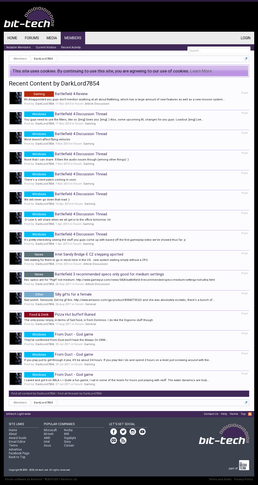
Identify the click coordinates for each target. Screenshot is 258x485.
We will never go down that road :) (47, 199)
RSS (250, 414)
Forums (32, 38)
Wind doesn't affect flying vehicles (47, 139)
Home (12, 38)
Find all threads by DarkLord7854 (80, 393)
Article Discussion (97, 103)
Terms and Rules (220, 479)
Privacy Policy (243, 479)
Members (72, 38)
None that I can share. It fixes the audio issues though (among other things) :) (76, 159)
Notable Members (18, 47)
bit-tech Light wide (18, 414)
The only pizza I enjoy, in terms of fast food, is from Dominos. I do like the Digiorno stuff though (88, 320)
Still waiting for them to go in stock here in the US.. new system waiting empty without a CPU (86, 260)
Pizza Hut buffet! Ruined (62, 314)
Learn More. (201, 70)
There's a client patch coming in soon (50, 179)
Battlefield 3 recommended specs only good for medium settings (99, 274)
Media (52, 38)
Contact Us (211, 414)
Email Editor (17, 441)
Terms (13, 445)
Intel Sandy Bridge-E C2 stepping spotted (79, 254)
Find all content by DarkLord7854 (33, 393)
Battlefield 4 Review (61, 94)
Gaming (90, 123)
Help (224, 414)
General (90, 304)
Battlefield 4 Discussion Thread (69, 114)
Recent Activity (71, 47)
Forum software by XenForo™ (41, 479)
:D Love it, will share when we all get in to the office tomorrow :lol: (67, 219)
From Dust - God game (62, 334)
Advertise (15, 449)
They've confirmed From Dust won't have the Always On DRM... (66, 340)
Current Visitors (46, 47)
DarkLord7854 (45, 103)
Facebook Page (19, 453)
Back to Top (17, 457)
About (13, 434)
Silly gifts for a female (63, 294)
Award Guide (17, 438)
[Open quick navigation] (246, 58)
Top (243, 414)
